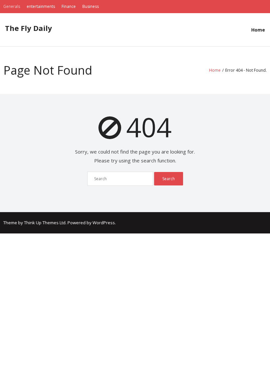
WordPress (104, 223)
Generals (11, 6)
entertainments (41, 6)
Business (90, 6)
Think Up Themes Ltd (45, 223)
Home (258, 30)
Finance (69, 6)
